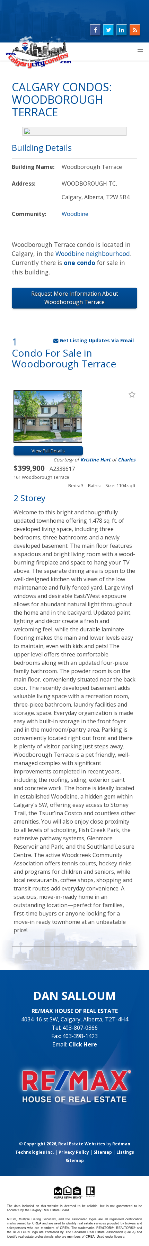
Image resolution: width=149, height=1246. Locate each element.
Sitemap (103, 1152)
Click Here (83, 1044)
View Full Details (48, 450)
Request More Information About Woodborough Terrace (74, 298)
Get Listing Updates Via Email (96, 340)
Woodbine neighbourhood (92, 253)
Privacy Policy (74, 1152)
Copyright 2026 (40, 1144)
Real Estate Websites (81, 1144)
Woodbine (75, 214)
